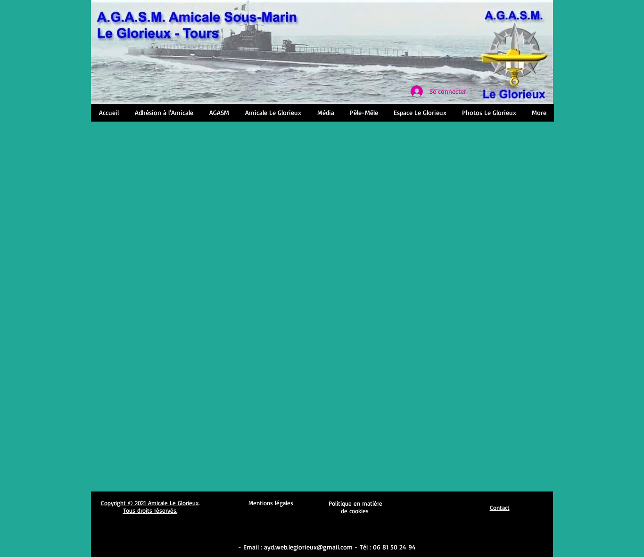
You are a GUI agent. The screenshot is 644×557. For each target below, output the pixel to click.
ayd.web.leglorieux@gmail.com (308, 547)
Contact (500, 507)
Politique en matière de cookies (355, 507)
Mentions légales (270, 503)
